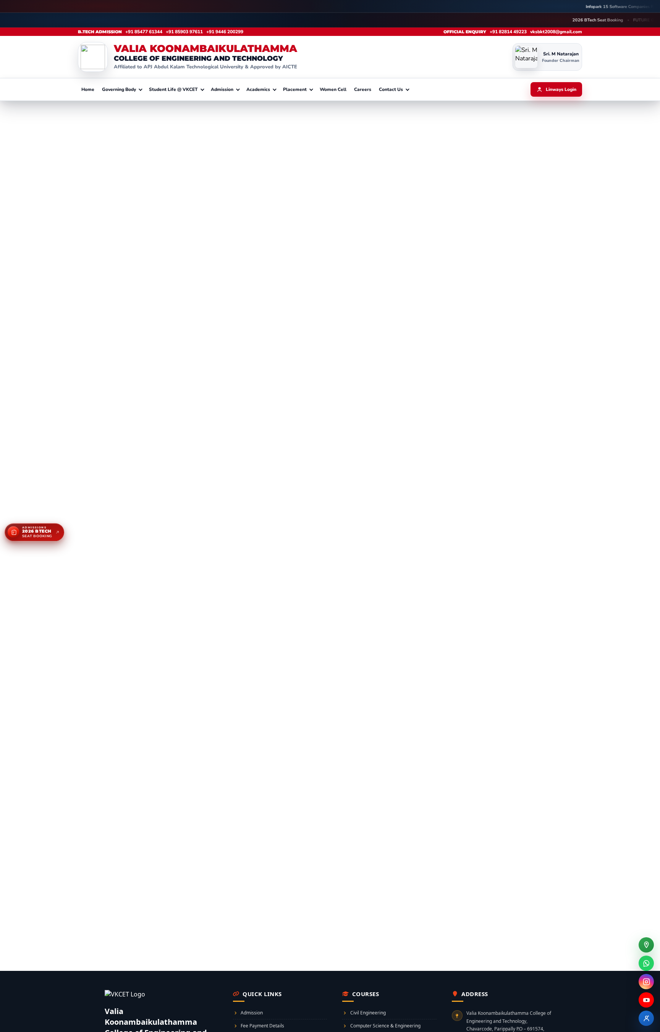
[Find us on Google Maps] (646, 945)
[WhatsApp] (646, 963)
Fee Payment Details (262, 1025)
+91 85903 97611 (184, 32)
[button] (122, 89)
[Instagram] (646, 981)
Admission (252, 1012)
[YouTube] (646, 1000)
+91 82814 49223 (508, 32)
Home (87, 89)
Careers (362, 89)
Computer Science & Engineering (385, 1025)
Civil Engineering (368, 1012)
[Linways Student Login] (646, 1018)
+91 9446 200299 (224, 32)
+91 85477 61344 (143, 32)
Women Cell (333, 89)
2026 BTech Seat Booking (513, 20)
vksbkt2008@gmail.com (556, 32)
